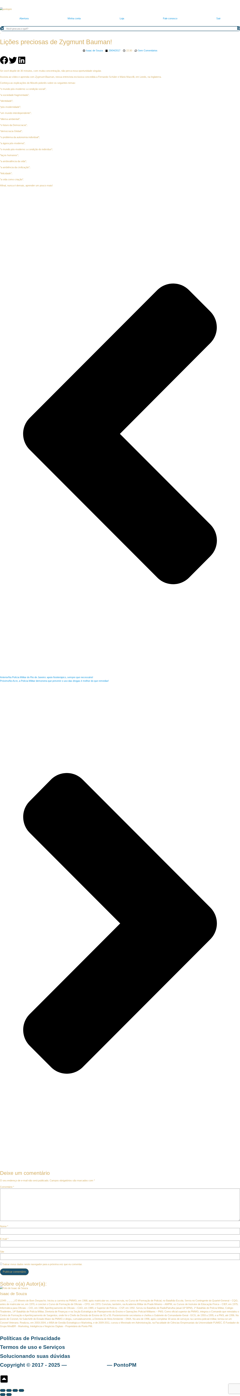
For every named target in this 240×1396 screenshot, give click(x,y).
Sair (218, 18)
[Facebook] (4, 60)
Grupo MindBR (86, 1365)
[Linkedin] (22, 60)
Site (2, 1251)
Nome (4, 1226)
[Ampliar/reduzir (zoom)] (3, 1390)
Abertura (24, 18)
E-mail (4, 1239)
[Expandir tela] (9, 1390)
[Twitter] (13, 60)
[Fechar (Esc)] (21, 1390)
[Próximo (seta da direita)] (9, 1394)
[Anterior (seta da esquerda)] (3, 1394)
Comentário (7, 1187)
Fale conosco (170, 18)
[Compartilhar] (15, 1390)
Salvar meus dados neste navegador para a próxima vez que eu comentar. (42, 1264)
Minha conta (74, 18)
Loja (122, 18)
